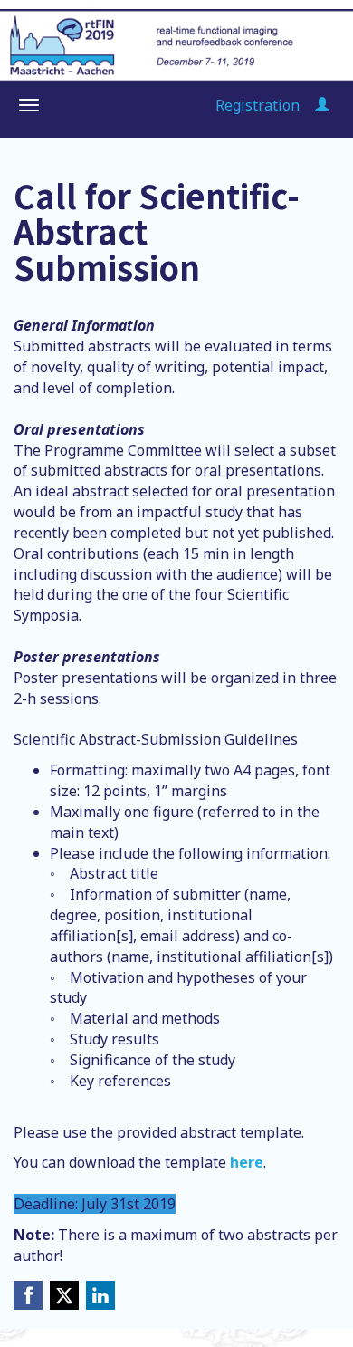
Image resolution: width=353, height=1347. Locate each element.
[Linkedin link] (100, 1295)
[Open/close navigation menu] (29, 105)
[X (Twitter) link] (64, 1295)
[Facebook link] (28, 1295)
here (246, 1162)
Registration (257, 105)
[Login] (322, 105)
